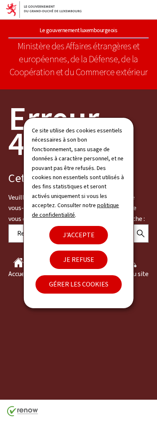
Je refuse (78, 259)
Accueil (18, 273)
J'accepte (79, 235)
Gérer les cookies (78, 284)
